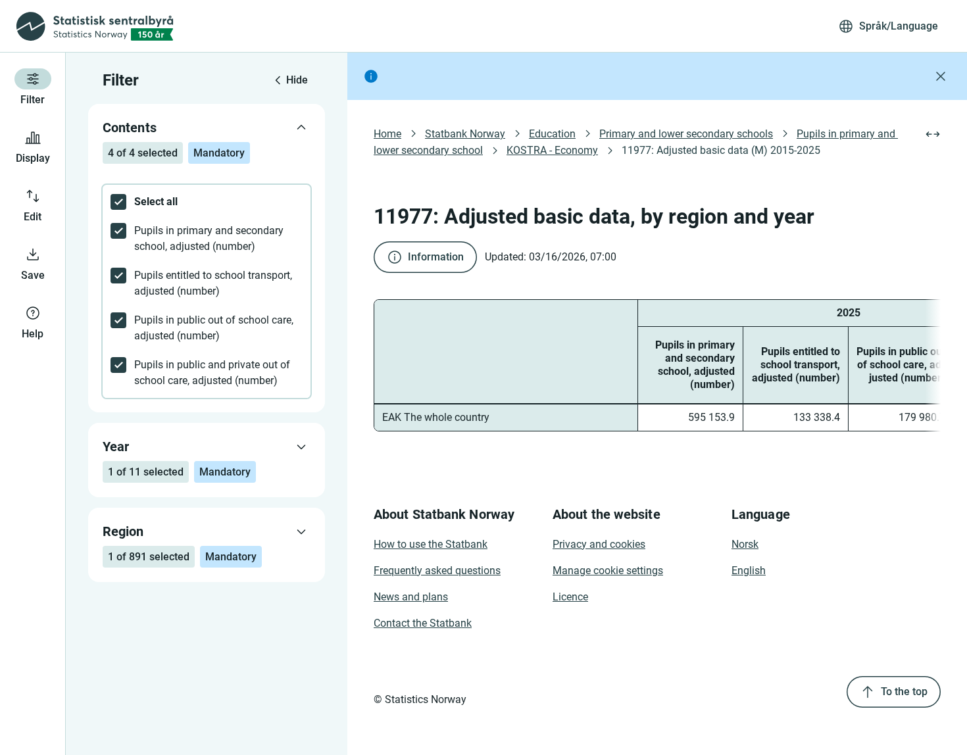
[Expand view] (933, 134)
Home (387, 134)
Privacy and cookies (599, 544)
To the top (904, 691)
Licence (570, 597)
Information (436, 257)
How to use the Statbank (430, 544)
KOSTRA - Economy (552, 150)
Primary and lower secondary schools (686, 134)
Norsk (744, 544)
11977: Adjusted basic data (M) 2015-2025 (721, 150)
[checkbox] (206, 201)
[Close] (940, 76)
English (748, 570)
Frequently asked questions (437, 570)
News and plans (411, 597)
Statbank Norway (465, 134)
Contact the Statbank (423, 623)
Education (552, 134)
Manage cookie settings (608, 570)
